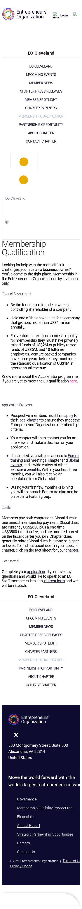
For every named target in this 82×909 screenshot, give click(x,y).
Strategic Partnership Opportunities (45, 834)
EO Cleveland (41, 66)
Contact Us (26, 852)
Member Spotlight (41, 100)
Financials (25, 816)
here (73, 381)
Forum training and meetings (44, 458)
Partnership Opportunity (41, 125)
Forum (34, 496)
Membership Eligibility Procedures (44, 808)
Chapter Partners (41, 108)
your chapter (68, 550)
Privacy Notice (21, 866)
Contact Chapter (41, 141)
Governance (27, 799)
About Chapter (41, 133)
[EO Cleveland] (24, 162)
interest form (54, 581)
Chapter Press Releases (41, 91)
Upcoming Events (41, 75)
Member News (41, 83)
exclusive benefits (25, 469)
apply (68, 415)
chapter (54, 460)
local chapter (29, 420)
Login (64, 15)
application (36, 571)
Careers (23, 843)
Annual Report (28, 825)
